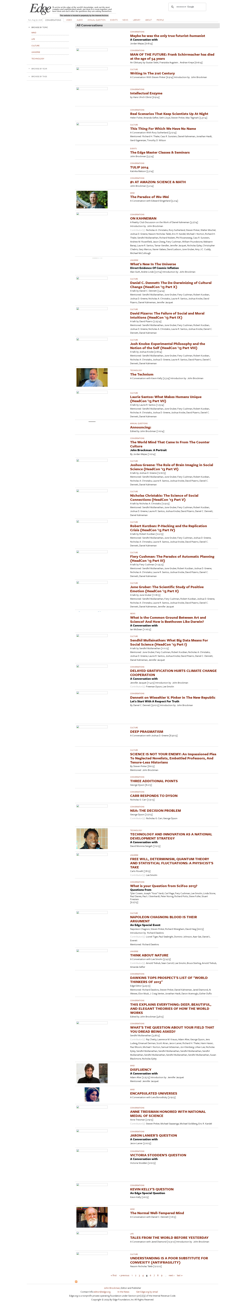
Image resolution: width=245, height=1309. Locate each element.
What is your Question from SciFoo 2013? (163, 885)
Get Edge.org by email (147, 1291)
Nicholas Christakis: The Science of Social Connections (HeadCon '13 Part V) (164, 497)
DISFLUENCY (140, 1069)
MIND (132, 193)
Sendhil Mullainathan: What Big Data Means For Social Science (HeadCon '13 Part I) (169, 642)
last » (179, 1275)
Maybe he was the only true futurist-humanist (167, 35)
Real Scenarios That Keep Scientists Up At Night (169, 113)
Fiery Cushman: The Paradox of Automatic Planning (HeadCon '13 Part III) (172, 558)
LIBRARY (136, 19)
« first (114, 1275)
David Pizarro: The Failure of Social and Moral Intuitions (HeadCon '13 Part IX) (167, 315)
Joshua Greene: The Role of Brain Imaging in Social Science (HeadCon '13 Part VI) (171, 466)
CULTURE (134, 69)
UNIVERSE (134, 260)
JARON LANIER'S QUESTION (153, 1135)
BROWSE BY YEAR (39, 68)
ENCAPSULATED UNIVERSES (153, 1093)
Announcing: (140, 427)
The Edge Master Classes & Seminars (160, 152)
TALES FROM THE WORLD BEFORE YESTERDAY (169, 1237)
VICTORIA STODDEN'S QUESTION (158, 1154)
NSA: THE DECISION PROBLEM (155, 810)
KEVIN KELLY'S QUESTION (152, 1189)
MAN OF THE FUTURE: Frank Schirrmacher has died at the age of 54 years (172, 56)
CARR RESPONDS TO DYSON (154, 795)
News (132, 613)
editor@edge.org (102, 1291)
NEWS (125, 19)
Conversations (137, 31)
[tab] (49, 27)
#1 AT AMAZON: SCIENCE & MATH (158, 181)
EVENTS (114, 19)
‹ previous (124, 1275)
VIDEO (69, 19)
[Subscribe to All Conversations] (76, 1282)
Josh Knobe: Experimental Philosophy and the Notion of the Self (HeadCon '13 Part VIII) (167, 345)
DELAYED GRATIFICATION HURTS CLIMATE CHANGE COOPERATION (173, 672)
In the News (123, 1291)
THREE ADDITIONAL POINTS (154, 780)
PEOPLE (160, 19)
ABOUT (148, 19)
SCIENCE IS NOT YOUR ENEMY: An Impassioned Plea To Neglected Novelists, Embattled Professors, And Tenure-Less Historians (173, 758)
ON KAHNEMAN (143, 218)
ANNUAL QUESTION (96, 19)
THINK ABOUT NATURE (149, 955)
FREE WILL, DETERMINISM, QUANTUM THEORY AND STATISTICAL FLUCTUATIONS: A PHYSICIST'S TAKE (171, 863)
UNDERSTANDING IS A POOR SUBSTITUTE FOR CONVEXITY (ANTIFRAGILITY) (169, 1260)
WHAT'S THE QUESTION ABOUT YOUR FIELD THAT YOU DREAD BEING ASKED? (172, 1029)
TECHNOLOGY (136, 370)
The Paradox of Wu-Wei (149, 196)
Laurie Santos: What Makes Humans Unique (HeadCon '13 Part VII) (165, 398)
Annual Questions (139, 423)
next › (171, 1275)
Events (133, 148)
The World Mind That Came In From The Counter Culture (170, 444)
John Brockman (112, 1288)
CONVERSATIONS (53, 20)
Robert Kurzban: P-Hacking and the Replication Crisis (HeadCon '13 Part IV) (168, 527)
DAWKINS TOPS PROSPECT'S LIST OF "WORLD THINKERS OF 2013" (169, 979)
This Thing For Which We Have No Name (163, 128)
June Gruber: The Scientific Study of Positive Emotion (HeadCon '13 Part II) (167, 588)
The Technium (141, 374)
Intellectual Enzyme (146, 93)
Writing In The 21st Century (152, 73)
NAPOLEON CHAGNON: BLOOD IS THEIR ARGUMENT (163, 918)
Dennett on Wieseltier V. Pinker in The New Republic (173, 697)
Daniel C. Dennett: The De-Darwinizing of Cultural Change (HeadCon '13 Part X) (171, 284)
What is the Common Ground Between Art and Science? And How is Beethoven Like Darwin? (168, 619)
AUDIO (80, 19)
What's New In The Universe (153, 263)
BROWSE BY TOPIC (39, 27)
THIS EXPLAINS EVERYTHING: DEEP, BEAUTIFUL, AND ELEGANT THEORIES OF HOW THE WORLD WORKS (170, 1008)
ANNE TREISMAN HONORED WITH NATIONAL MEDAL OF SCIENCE (168, 1113)
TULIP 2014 (139, 167)
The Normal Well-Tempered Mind (157, 1212)
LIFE (132, 1233)
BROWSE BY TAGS (39, 76)
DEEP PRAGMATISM (146, 731)
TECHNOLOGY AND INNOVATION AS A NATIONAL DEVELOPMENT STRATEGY (171, 836)
